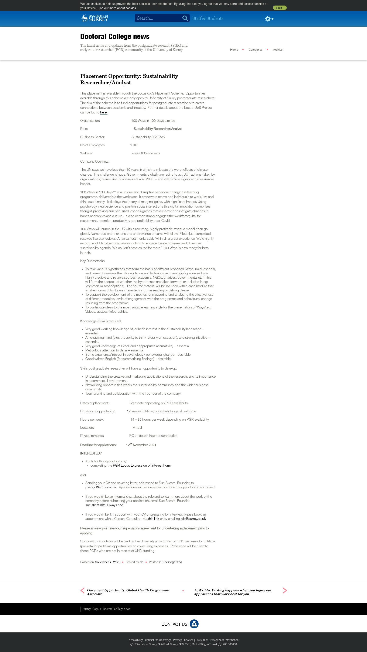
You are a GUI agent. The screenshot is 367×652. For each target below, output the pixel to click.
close (279, 8)
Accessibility (136, 640)
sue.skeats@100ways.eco (104, 505)
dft (141, 562)
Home (234, 49)
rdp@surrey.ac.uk (193, 519)
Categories (256, 49)
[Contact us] (194, 623)
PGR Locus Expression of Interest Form (142, 465)
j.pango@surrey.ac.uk (100, 487)
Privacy (177, 640)
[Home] (95, 17)
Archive (277, 49)
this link (153, 519)
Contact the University (158, 640)
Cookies (188, 640)
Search (184, 18)
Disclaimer (202, 640)
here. (103, 112)
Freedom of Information (224, 640)
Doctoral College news (115, 36)
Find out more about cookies (116, 8)
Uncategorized (172, 562)
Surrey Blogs (91, 608)
